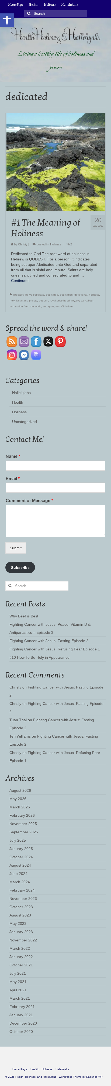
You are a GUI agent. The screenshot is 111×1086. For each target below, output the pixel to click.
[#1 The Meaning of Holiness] (55, 161)
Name (13, 456)
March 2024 (19, 882)
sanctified (87, 300)
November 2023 (23, 898)
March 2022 (19, 948)
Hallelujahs (21, 393)
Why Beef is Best (23, 616)
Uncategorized (24, 421)
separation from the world (25, 306)
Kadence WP (94, 1076)
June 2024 (18, 873)
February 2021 (22, 1006)
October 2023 (21, 907)
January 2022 (21, 957)
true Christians (64, 306)
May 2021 (17, 982)
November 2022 (23, 940)
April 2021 (18, 990)
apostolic (18, 294)
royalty (75, 300)
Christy (22, 244)
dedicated (52, 294)
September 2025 (23, 832)
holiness (94, 294)
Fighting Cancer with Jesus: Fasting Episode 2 (48, 641)
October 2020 (21, 1031)
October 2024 (21, 857)
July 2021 (17, 973)
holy (12, 300)
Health (17, 402)
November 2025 (23, 824)
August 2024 (20, 865)
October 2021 (21, 965)
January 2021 (21, 1015)
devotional (80, 294)
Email (13, 478)
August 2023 (20, 915)
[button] (7, 20)
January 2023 (21, 932)
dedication (66, 294)
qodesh (43, 300)
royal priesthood (60, 300)
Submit (16, 548)
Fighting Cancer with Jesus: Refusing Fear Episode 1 (54, 649)
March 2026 (19, 807)
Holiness (55, 244)
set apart (48, 306)
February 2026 (22, 815)
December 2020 (23, 1023)
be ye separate (34, 294)
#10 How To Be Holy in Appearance (39, 657)
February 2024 (22, 890)
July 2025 (17, 840)
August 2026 (20, 790)
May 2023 (17, 923)
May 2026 (17, 799)
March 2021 (19, 998)
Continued (20, 280)
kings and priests (26, 300)
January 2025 (21, 848)
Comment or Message (29, 500)
